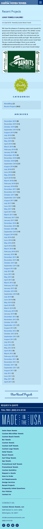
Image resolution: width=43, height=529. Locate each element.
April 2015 (8, 280)
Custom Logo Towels (10, 449)
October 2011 (9, 365)
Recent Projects (10, 106)
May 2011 (8, 379)
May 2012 (8, 348)
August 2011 (9, 370)
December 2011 (10, 359)
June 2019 (8, 138)
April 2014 (8, 305)
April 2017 (8, 212)
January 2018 (9, 186)
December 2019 (10, 121)
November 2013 (10, 319)
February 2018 (9, 183)
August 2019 (9, 132)
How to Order (7, 476)
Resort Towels (7, 455)
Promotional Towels (10, 467)
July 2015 (7, 271)
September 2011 (10, 368)
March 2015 (8, 283)
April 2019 (8, 144)
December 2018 (10, 155)
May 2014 (8, 302)
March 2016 (8, 249)
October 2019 (9, 127)
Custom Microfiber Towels (12, 434)
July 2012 (7, 342)
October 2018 (9, 161)
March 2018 (8, 181)
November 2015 (10, 260)
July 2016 (7, 237)
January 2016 (9, 254)
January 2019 (9, 152)
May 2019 (8, 141)
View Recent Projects (21, 395)
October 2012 (9, 334)
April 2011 (8, 382)
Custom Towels (8, 443)
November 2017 (10, 192)
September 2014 (10, 294)
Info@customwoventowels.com (13, 518)
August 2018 (9, 166)
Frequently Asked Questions (13, 488)
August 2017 (9, 200)
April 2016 (8, 246)
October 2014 (9, 291)
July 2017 (7, 203)
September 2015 (10, 266)
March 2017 (8, 215)
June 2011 (8, 376)
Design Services (8, 482)
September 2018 (10, 164)
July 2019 (7, 135)
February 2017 (9, 217)
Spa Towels (6, 461)
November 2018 (10, 158)
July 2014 (7, 297)
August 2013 (9, 328)
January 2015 (9, 288)
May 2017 (8, 209)
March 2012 (8, 353)
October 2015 (9, 263)
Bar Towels (6, 440)
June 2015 (8, 274)
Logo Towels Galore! (12, 17)
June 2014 (8, 300)
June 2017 (8, 206)
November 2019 (10, 124)
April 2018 (8, 178)
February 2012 (9, 356)
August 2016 (9, 234)
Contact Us (6, 494)
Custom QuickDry (9, 470)
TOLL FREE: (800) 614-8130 (13, 410)
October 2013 (9, 322)
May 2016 (8, 243)
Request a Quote (9, 405)
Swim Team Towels (9, 431)
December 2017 (10, 189)
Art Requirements (9, 479)
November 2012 (10, 331)
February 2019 (9, 149)
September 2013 (10, 325)
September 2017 (10, 198)
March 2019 (8, 147)
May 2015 (8, 277)
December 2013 (10, 317)
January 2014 (9, 314)
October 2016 (9, 229)
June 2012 (8, 345)
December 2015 (10, 257)
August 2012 (9, 339)
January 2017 (9, 220)
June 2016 (8, 240)
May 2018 (8, 175)
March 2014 (8, 308)
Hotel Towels (7, 452)
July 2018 (7, 169)
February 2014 (9, 311)
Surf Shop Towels (9, 458)
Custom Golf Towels (10, 446)
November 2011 (10, 362)
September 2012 (10, 336)
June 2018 (8, 172)
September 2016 (10, 232)
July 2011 (7, 373)
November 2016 (10, 226)
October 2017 (9, 195)
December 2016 (10, 223)
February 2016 (9, 251)
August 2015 (9, 268)
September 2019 (10, 130)
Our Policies (7, 491)
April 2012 (8, 351)
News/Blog (8, 104)
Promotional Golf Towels (12, 464)
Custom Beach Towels (11, 437)
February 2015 (9, 285)
